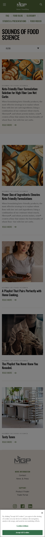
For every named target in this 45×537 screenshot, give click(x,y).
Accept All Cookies (22, 532)
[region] (22, 523)
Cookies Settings (22, 526)
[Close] (42, 513)
